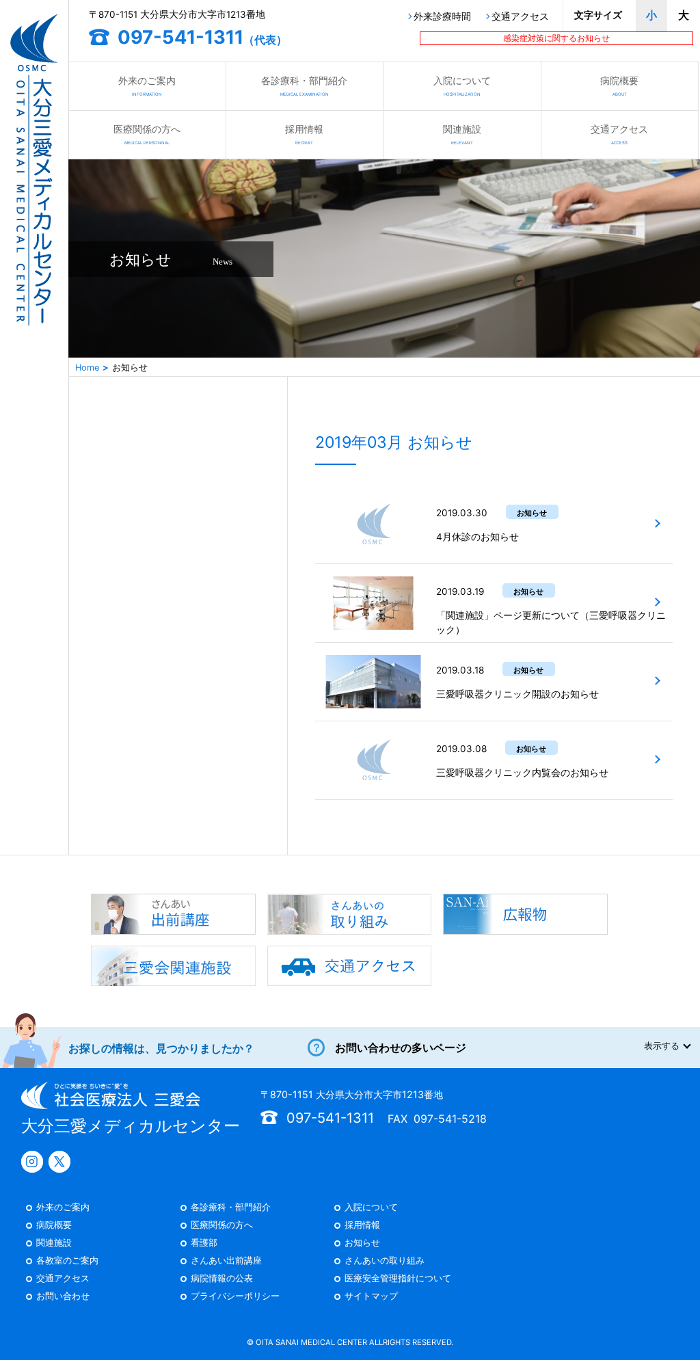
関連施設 (462, 134)
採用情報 (304, 134)
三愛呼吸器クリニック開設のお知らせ (517, 694)
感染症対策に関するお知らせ (556, 38)
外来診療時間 (442, 17)
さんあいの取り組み (385, 1261)
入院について (462, 85)
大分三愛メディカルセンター (130, 1125)
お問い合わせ (63, 1296)
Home (87, 367)
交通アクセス (520, 17)
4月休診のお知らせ (477, 536)
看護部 (204, 1243)
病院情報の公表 (222, 1279)
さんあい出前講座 (226, 1261)
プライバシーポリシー (235, 1296)
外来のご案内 (147, 85)
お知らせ (362, 1243)
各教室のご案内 (67, 1261)
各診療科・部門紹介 (304, 85)
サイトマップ (371, 1296)
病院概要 (619, 85)
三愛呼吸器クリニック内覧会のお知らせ (522, 772)
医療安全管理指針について (398, 1279)
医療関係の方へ (146, 134)
